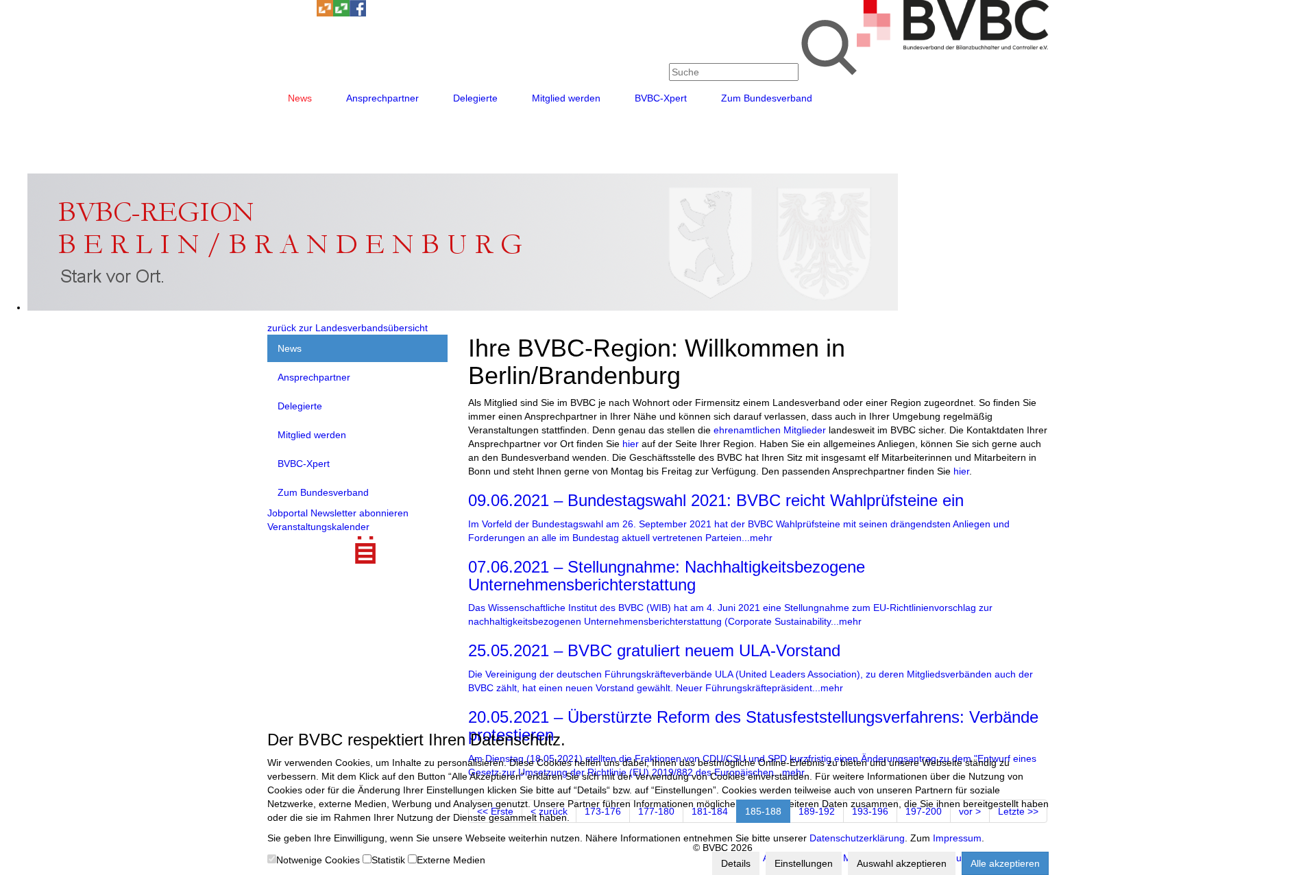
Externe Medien (451, 859)
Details (736, 863)
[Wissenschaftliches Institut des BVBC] (325, 13)
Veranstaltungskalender (318, 526)
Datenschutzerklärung (857, 837)
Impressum (957, 837)
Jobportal (287, 512)
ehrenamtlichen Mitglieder (770, 429)
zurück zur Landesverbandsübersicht (347, 327)
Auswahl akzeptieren (902, 863)
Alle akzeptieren (1005, 863)
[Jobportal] (308, 13)
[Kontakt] (275, 13)
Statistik (388, 859)
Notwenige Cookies (318, 859)
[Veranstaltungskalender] (292, 13)
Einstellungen (804, 863)
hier (630, 443)
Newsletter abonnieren (359, 512)
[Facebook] (358, 13)
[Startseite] (953, 45)
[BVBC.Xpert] (341, 13)
